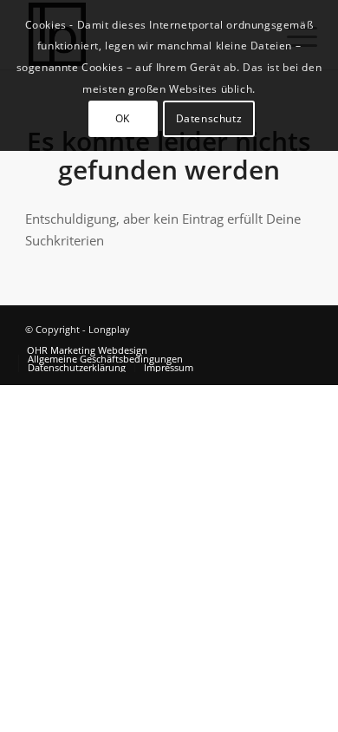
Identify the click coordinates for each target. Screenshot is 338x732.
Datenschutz (209, 118)
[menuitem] (87, 350)
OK (122, 118)
